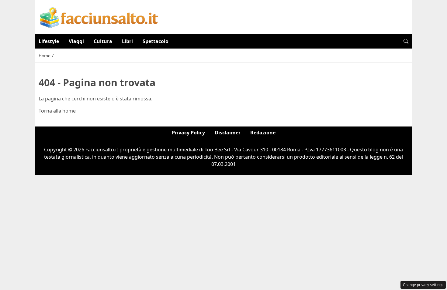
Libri (127, 41)
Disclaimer (228, 132)
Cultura (103, 41)
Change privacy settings (423, 284)
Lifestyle (49, 41)
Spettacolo (155, 41)
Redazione (262, 132)
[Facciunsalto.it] (99, 16)
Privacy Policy (188, 132)
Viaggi (76, 41)
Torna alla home (57, 110)
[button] (406, 41)
